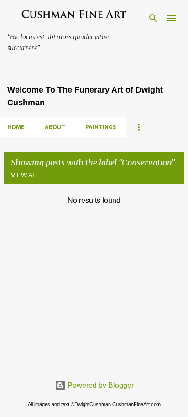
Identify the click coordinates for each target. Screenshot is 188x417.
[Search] (153, 18)
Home (16, 127)
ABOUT (55, 127)
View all (25, 175)
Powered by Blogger (100, 385)
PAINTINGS (100, 127)
